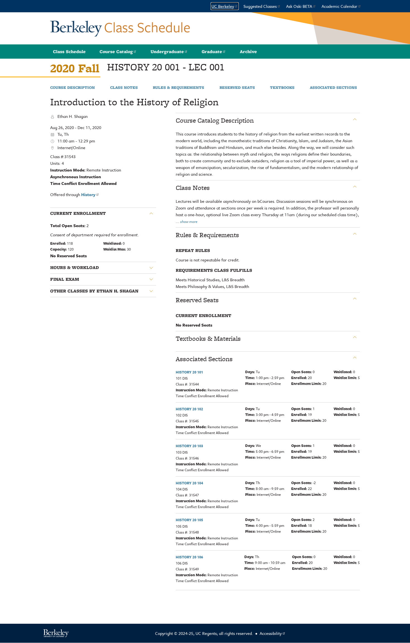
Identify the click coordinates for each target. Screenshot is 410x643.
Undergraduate (167, 51)
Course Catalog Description (215, 120)
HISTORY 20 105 (189, 520)
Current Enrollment (78, 213)
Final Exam (64, 279)
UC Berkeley (222, 6)
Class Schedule (69, 51)
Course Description (72, 88)
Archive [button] (248, 51)
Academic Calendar (339, 6)
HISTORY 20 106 (189, 557)
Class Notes (124, 88)
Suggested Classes (260, 6)
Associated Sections (333, 88)
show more (188, 221)
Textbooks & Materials (208, 338)
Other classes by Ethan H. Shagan (94, 291)
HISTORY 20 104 (189, 483)
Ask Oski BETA (299, 6)
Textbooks (282, 88)
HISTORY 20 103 (189, 446)
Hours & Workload (74, 267)
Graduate (212, 51)
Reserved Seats (237, 88)
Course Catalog (116, 51)
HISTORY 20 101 (189, 372)
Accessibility (271, 633)
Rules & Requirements (178, 88)
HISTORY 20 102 (189, 409)
